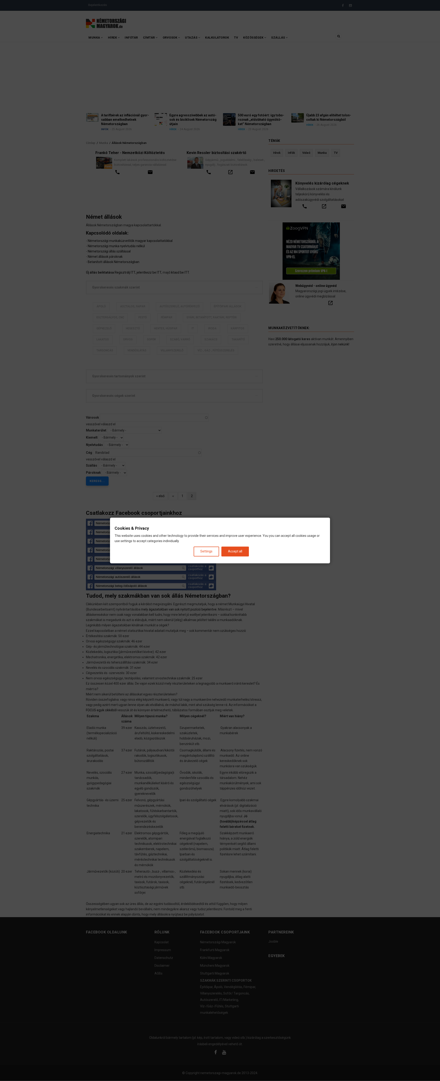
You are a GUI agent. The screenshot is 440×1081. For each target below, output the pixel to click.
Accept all (235, 551)
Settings (206, 551)
